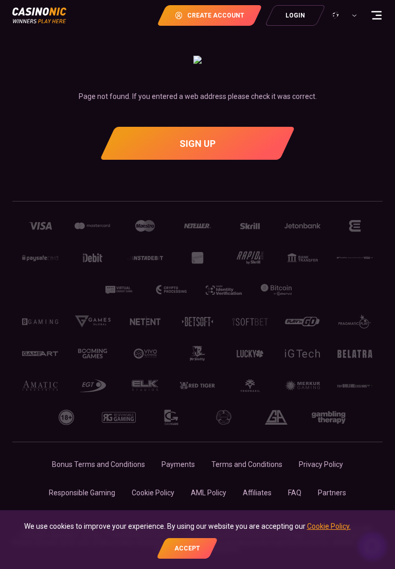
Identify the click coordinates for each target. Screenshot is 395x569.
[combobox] (343, 15)
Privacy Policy (321, 464)
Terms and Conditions (246, 464)
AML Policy (208, 493)
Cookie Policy (153, 493)
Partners (332, 493)
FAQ (294, 493)
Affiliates (257, 493)
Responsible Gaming (82, 493)
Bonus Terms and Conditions (98, 464)
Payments (178, 464)
